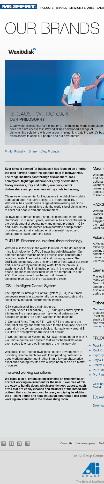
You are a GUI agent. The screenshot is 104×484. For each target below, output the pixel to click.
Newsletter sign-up (85, 443)
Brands (61, 8)
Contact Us (66, 443)
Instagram (35, 444)
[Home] (18, 6)
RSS (3, 444)
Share (33, 151)
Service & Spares (81, 8)
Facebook (11, 444)
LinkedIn (27, 444)
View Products (50, 151)
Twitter (19, 444)
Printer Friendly (15, 151)
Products (46, 8)
